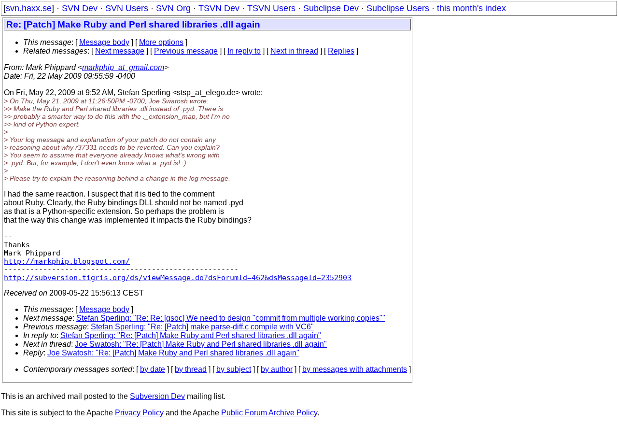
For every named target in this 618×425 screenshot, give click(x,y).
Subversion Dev (157, 396)
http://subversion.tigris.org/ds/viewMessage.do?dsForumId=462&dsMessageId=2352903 (177, 277)
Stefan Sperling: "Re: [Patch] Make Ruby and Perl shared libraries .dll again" (190, 335)
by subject (233, 369)
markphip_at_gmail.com (123, 67)
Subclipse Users (397, 8)
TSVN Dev (218, 8)
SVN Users (126, 8)
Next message (119, 51)
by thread (191, 369)
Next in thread (294, 51)
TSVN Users (271, 8)
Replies (341, 51)
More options (161, 42)
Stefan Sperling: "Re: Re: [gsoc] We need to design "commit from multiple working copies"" (230, 318)
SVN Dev (80, 8)
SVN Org (173, 8)
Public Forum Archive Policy (269, 413)
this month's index (471, 8)
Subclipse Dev (331, 8)
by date (152, 369)
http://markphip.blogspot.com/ (67, 261)
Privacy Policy (139, 413)
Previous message (186, 51)
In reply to (244, 51)
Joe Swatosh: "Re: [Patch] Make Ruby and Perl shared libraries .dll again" (201, 344)
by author (277, 369)
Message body (104, 42)
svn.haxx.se (29, 8)
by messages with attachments (354, 369)
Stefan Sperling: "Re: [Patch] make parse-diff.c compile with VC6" (202, 327)
